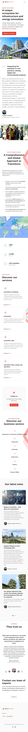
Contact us (14, 696)
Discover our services (9, 33)
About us (4, 713)
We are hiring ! (10, 716)
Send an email (14, 405)
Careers (4, 716)
